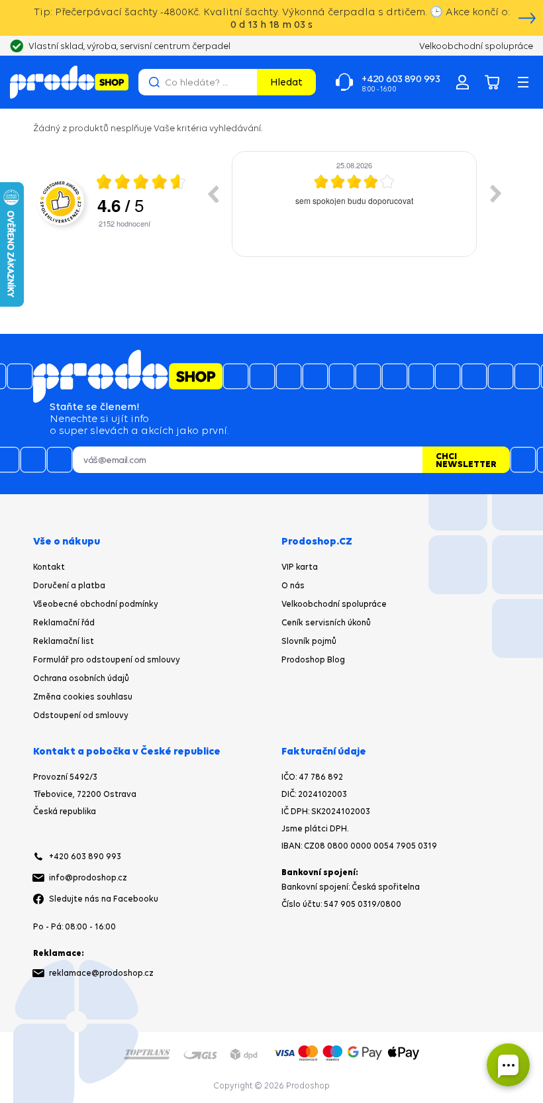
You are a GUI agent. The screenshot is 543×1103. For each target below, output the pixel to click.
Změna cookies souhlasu (82, 697)
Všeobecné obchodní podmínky (95, 604)
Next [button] (496, 193)
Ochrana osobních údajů (81, 678)
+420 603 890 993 (85, 856)
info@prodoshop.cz (88, 877)
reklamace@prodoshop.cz (101, 973)
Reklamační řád (64, 622)
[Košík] (492, 82)
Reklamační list (63, 641)
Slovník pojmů (308, 641)
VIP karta (299, 567)
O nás (293, 585)
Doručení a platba (69, 585)
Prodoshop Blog (313, 659)
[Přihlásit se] (462, 82)
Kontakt (49, 567)
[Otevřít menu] (523, 82)
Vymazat (245, 82)
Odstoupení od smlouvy (80, 715)
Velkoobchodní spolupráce (334, 604)
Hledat (286, 81)
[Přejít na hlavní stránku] (69, 82)
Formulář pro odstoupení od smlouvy (106, 659)
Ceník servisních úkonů (326, 622)
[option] (354, 204)
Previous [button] (213, 193)
